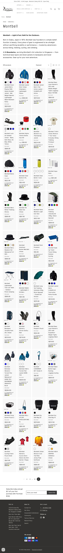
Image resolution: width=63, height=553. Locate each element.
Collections (11, 21)
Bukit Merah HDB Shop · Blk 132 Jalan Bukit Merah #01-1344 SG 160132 (15, 520)
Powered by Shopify (37, 549)
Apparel (19, 5)
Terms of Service (29, 518)
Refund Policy (28, 520)
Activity (19, 12)
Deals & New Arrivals (24, 9)
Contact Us (27, 507)
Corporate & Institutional (31, 513)
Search (26, 523)
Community (27, 515)
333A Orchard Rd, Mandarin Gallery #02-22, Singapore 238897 (15, 509)
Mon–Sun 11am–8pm (14, 514)
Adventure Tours (42, 12)
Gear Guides (30, 12)
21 (34, 479)
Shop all (37, 9)
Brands (28, 5)
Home (3, 17)
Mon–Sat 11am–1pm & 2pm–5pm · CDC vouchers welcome (15, 527)
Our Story (27, 510)
